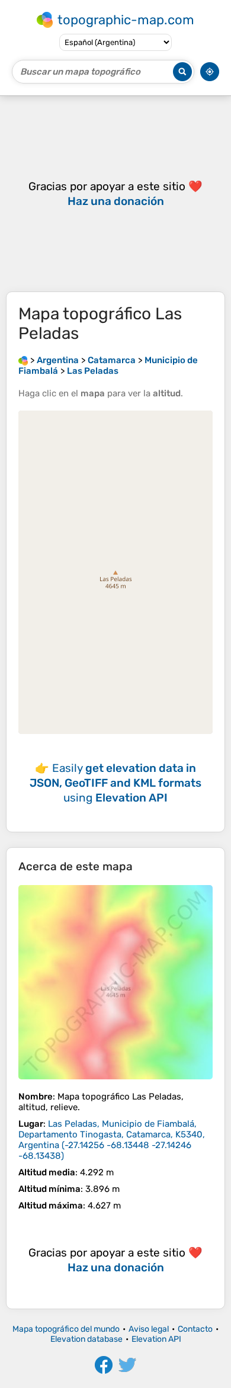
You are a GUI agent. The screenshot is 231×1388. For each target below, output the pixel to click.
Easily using (115, 782)
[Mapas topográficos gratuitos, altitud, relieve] (23, 360)
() (111, 1139)
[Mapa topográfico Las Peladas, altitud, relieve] (115, 982)
